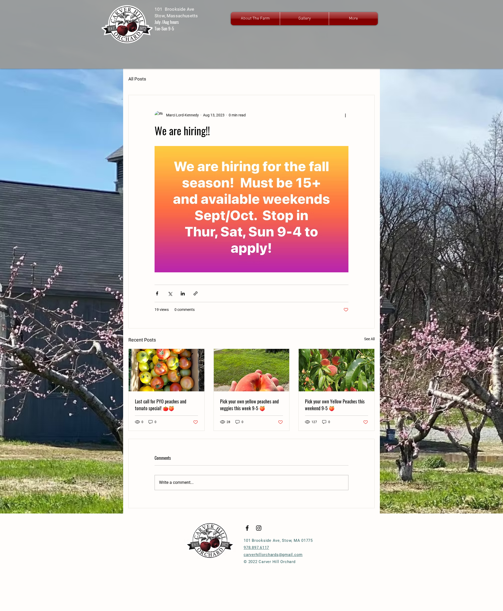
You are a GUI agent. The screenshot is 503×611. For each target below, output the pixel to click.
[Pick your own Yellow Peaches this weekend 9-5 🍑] (336, 370)
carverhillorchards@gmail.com (273, 554)
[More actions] (345, 115)
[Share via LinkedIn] (182, 293)
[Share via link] (195, 293)
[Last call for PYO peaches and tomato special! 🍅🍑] (166, 370)
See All (369, 339)
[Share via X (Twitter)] (169, 293)
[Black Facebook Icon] (247, 528)
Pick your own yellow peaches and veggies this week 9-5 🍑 (249, 405)
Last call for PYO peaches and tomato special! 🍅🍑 (160, 405)
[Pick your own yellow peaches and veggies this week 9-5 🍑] (251, 370)
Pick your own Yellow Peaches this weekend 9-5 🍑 (335, 405)
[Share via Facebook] (157, 293)
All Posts (137, 79)
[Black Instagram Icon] (258, 528)
